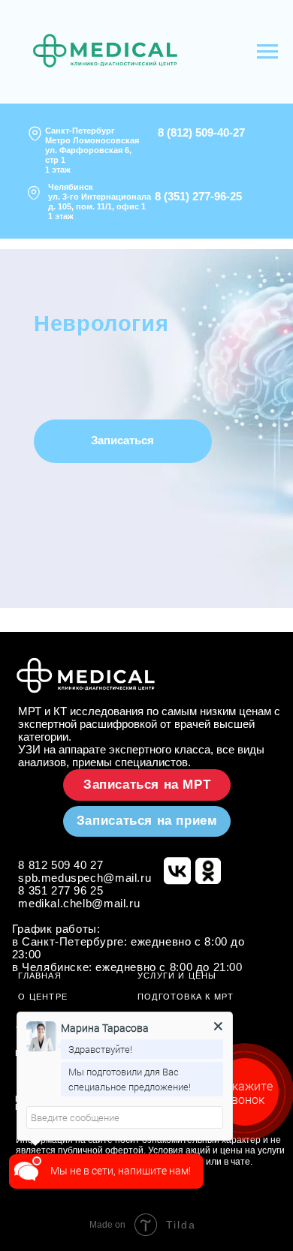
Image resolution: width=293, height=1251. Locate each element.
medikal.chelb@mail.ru (79, 904)
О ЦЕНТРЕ (43, 996)
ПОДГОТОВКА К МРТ (185, 996)
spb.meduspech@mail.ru (84, 878)
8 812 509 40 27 (60, 865)
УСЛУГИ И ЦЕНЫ (177, 975)
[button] (122, 442)
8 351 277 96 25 (60, 891)
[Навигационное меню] (267, 51)
